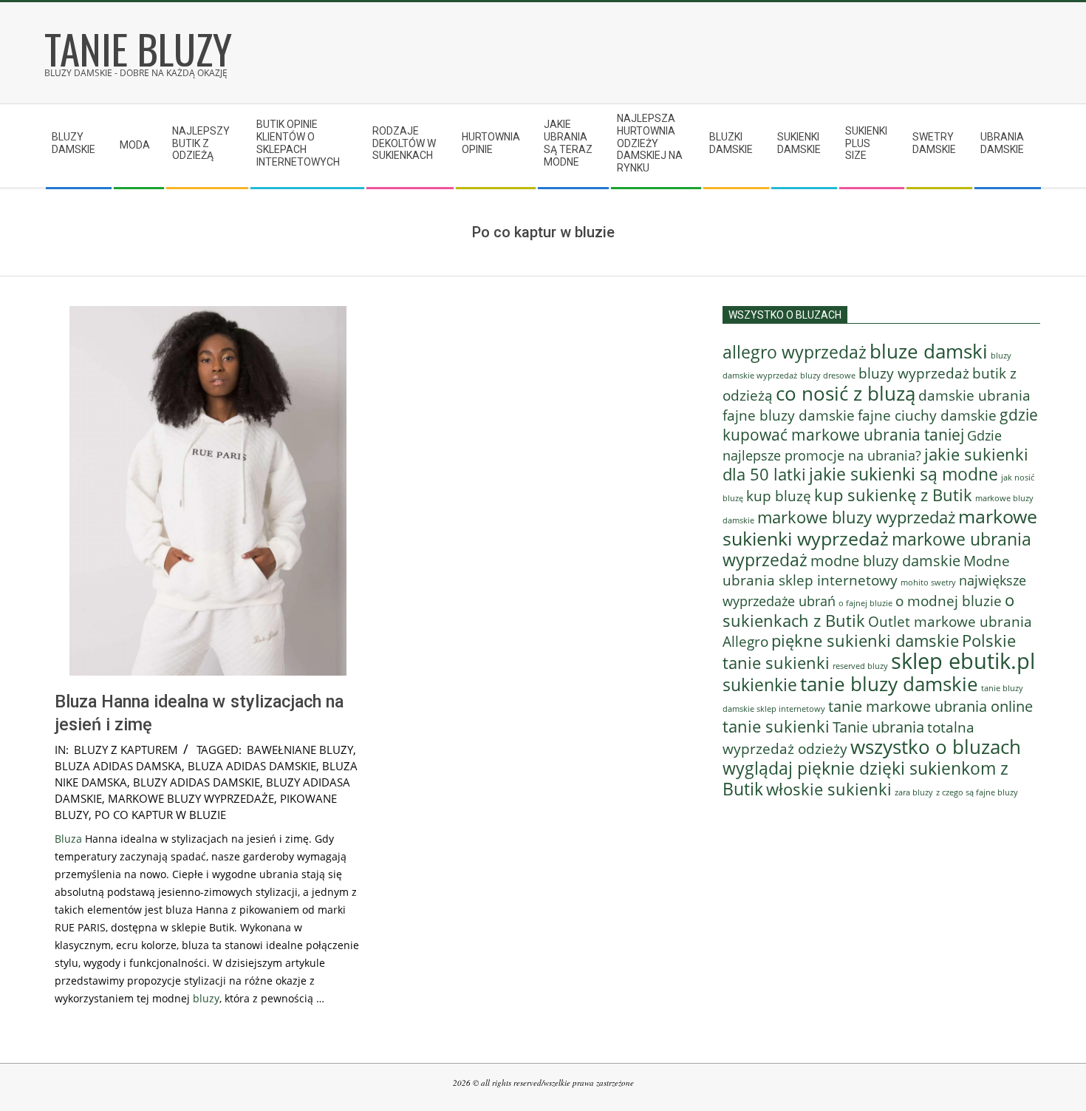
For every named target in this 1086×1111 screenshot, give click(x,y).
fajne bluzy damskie (789, 415)
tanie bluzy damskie (889, 683)
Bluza (68, 839)
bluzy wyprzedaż (913, 373)
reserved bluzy (860, 666)
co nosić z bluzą (845, 393)
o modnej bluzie (948, 600)
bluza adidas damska (118, 765)
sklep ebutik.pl (963, 661)
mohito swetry (928, 582)
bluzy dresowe (828, 375)
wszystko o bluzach (935, 746)
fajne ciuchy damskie (927, 415)
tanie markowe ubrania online (930, 706)
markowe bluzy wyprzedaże (191, 798)
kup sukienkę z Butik (893, 495)
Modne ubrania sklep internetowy (866, 570)
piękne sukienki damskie (865, 640)
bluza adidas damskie (252, 765)
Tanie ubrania (878, 726)
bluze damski (929, 351)
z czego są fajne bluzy (977, 792)
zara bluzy (914, 792)
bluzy (206, 998)
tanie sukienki (776, 726)
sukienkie (760, 684)
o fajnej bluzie (865, 602)
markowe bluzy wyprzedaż (856, 517)
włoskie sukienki (829, 789)
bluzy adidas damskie (196, 782)
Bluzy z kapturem (126, 749)
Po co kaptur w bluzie (160, 814)
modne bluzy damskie (885, 560)
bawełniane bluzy (300, 749)
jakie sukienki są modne (903, 474)
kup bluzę (778, 495)
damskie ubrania (974, 395)
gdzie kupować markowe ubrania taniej (880, 424)
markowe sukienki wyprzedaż (880, 527)
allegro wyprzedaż (795, 352)
